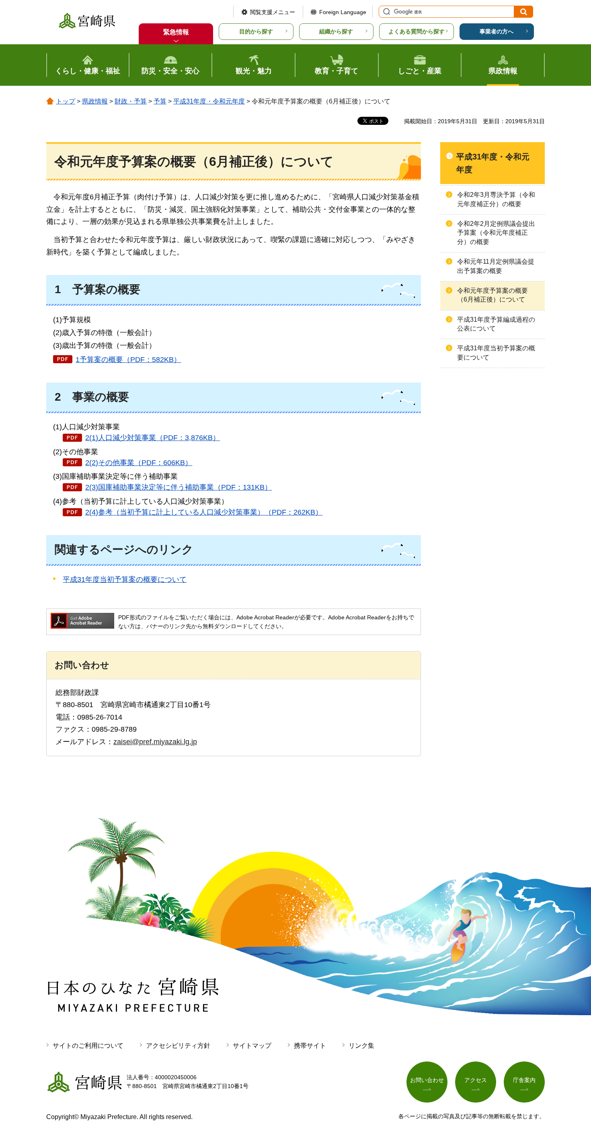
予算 (160, 101)
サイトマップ (252, 1045)
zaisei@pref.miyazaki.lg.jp (155, 742)
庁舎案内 (524, 1080)
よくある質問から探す (416, 31)
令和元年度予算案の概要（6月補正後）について (492, 295)
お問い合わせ (427, 1080)
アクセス (475, 1080)
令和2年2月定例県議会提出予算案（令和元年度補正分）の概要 (496, 232)
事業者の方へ (496, 31)
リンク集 (361, 1045)
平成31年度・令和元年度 (209, 101)
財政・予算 (131, 101)
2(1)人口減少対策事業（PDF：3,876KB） (152, 438)
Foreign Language (342, 12)
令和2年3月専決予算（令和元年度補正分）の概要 (496, 199)
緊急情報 (176, 32)
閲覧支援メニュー (272, 12)
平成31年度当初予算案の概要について (125, 579)
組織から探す (336, 31)
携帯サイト (310, 1045)
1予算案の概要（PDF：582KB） (128, 360)
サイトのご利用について (88, 1045)
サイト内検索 (386, 11)
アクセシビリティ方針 (178, 1045)
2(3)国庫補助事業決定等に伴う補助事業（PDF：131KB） (178, 487)
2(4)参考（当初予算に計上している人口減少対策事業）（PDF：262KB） (203, 512)
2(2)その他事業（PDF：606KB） (138, 463)
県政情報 (95, 101)
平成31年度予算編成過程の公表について (496, 324)
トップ (65, 101)
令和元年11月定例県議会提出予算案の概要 (495, 266)
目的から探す (256, 31)
